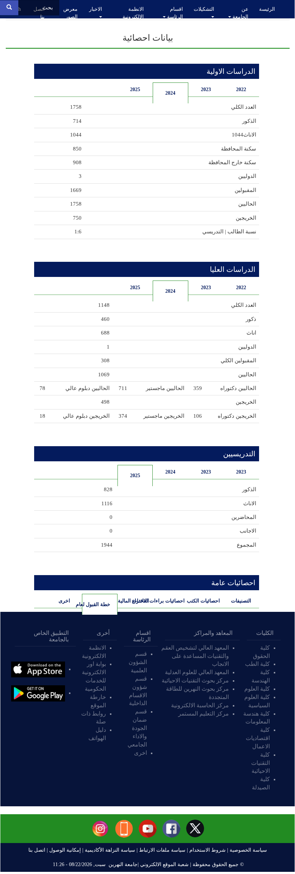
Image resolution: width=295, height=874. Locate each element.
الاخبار (95, 9)
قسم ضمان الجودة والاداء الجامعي (137, 727)
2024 (170, 93)
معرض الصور (70, 12)
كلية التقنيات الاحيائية (260, 763)
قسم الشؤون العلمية (138, 662)
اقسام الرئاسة (174, 12)
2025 (135, 89)
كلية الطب (257, 664)
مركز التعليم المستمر (203, 714)
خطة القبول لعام (96, 604)
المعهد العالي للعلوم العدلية (197, 672)
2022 (241, 89)
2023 (206, 89)
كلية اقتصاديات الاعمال (258, 738)
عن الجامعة (239, 12)
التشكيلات (204, 9)
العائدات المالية (133, 601)
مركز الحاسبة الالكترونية (200, 705)
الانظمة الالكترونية (133, 12)
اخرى (64, 601)
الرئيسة (267, 9)
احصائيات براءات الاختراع (169, 601)
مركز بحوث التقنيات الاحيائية (195, 680)
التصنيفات (241, 601)
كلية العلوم (257, 689)
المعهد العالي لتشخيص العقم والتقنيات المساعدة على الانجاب (195, 656)
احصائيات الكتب (204, 601)
